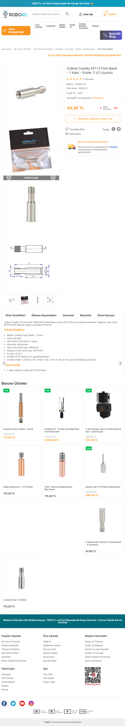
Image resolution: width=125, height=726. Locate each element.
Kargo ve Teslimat (94, 641)
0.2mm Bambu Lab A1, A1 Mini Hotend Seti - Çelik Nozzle (103, 430)
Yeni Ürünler (38, 26)
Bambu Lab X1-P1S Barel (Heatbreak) (103, 487)
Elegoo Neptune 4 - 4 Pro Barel (18, 487)
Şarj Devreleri (49, 660)
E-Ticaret (54, 722)
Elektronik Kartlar (10, 653)
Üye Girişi (47, 674)
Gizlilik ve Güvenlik (94, 653)
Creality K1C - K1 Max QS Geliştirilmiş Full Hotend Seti (62, 430)
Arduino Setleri (50, 653)
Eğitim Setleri (62, 26)
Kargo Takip (49, 682)
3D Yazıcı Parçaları (11, 641)
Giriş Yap (88, 14)
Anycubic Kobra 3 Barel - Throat (18, 429)
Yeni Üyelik (48, 678)
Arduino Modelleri (10, 645)
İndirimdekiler (8, 682)
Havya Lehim (49, 649)
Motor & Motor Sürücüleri (14, 660)
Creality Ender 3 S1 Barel (14, 600)
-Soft (46, 722)
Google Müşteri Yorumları (83, 26)
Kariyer (5, 689)
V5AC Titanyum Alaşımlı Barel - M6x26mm (59, 488)
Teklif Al (72, 26)
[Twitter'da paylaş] (119, 129)
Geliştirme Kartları (52, 645)
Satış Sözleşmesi (93, 660)
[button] (113, 129)
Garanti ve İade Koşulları (97, 649)
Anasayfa (6, 674)
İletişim (95, 26)
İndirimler (50, 26)
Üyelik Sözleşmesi (94, 645)
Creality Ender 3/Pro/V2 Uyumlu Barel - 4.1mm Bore (103, 543)
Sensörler (6, 656)
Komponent (48, 656)
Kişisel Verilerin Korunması (97, 656)
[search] (66, 14)
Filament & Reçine (10, 649)
